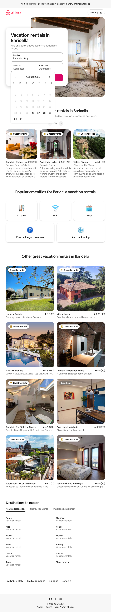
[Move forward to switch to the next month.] (50, 77)
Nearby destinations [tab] (15, 509)
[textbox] (23, 68)
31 (21, 119)
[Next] (61, 123)
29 (50, 113)
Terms (49, 607)
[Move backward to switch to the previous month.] (16, 77)
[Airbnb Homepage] (13, 12)
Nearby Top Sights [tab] (39, 509)
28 (44, 113)
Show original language (79, 4)
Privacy (39, 607)
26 (33, 113)
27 (38, 113)
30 (15, 119)
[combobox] (36, 58)
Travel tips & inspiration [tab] (64, 509)
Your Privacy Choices (64, 607)
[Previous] (50, 123)
